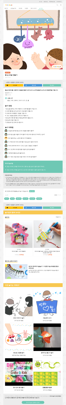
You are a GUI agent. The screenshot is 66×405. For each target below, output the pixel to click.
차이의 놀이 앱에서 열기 (33, 402)
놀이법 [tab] (41, 8)
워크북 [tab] (20, 8)
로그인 (40, 1)
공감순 (55, 195)
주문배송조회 (52, 1)
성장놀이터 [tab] (13, 8)
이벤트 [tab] (26, 8)
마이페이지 (59, 1)
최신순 (59, 195)
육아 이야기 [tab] (34, 8)
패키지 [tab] (6, 8)
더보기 (58, 217)
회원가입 (46, 1)
